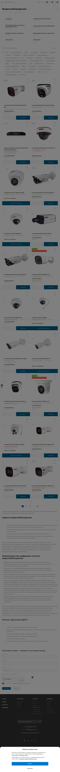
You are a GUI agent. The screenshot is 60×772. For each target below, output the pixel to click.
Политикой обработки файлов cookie (28, 758)
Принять (30, 763)
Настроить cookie (23, 755)
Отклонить (30, 768)
